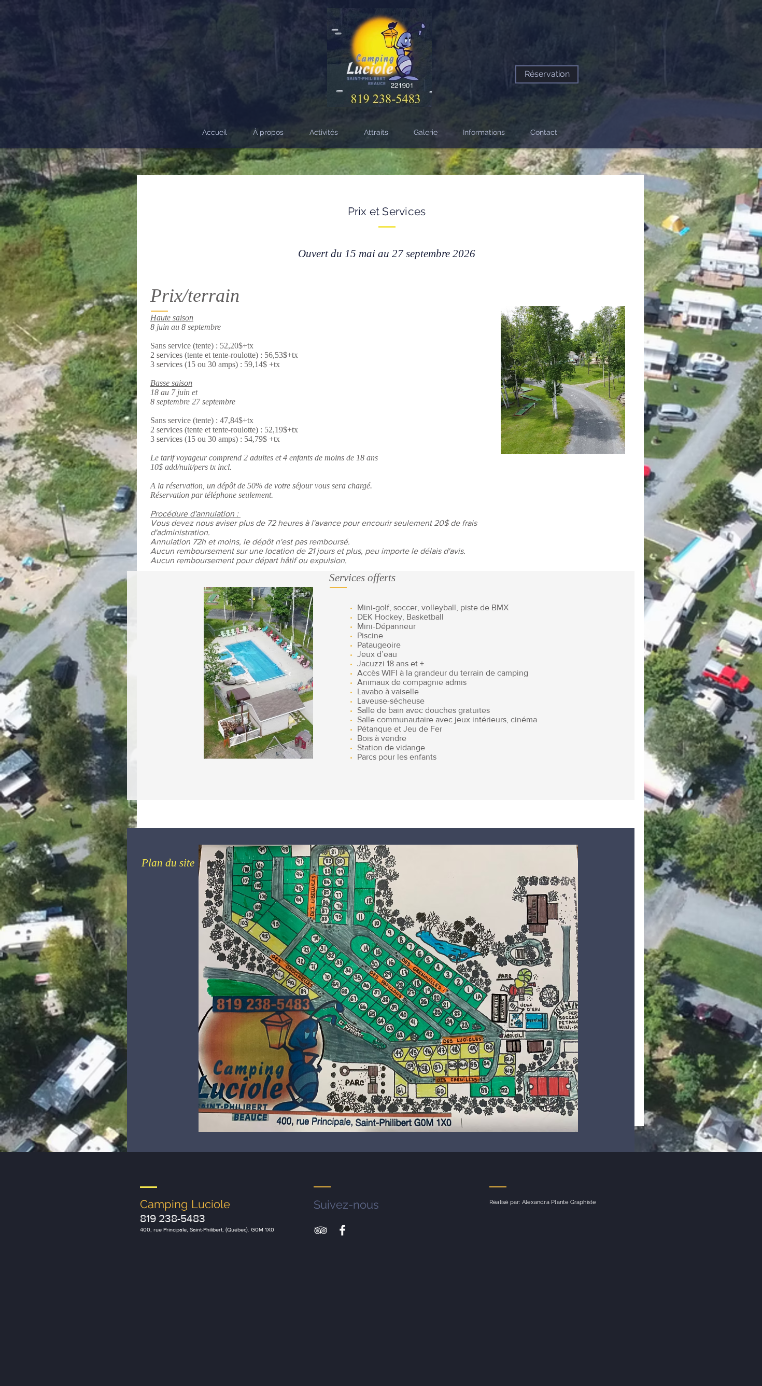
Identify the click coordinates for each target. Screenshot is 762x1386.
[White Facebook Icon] (342, 1230)
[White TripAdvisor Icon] (321, 1230)
